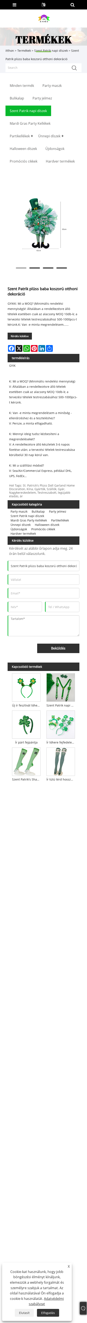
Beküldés (58, 648)
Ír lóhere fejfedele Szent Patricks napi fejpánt (61, 742)
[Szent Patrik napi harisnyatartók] (61, 687)
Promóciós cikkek (43, 529)
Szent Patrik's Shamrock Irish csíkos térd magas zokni (27, 779)
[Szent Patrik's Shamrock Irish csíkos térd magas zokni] (26, 761)
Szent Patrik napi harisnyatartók (61, 705)
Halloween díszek (47, 525)
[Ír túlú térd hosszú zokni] (61, 761)
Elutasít (24, 1313)
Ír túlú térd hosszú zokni (61, 779)
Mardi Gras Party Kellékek (29, 520)
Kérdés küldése (20, 336)
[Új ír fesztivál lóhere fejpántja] (26, 687)
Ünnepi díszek (21, 525)
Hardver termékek (23, 534)
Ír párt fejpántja (26, 742)
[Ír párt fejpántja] (26, 724)
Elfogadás (48, 1313)
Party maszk (19, 511)
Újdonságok (19, 529)
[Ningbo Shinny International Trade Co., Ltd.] (44, 18)
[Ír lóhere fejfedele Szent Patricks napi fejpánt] (61, 724)
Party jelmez (57, 511)
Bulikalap (38, 511)
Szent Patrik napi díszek (27, 516)
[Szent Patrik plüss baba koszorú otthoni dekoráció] (41, 225)
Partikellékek (60, 520)
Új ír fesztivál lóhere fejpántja (27, 705)
